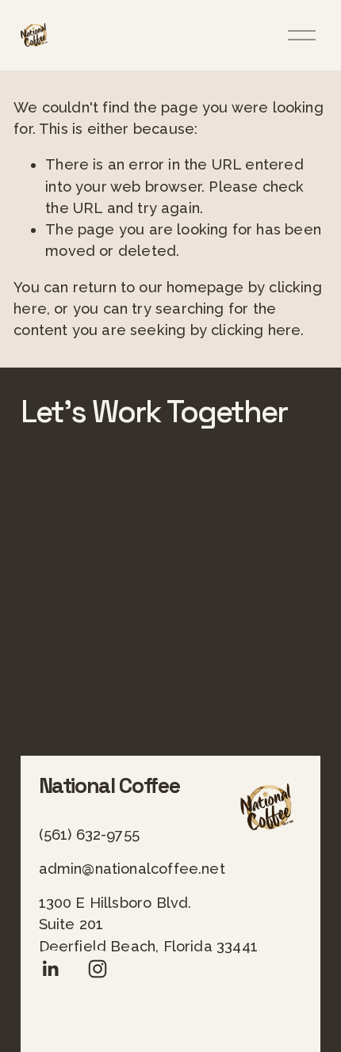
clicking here (256, 330)
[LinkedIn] (50, 969)
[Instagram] (98, 969)
